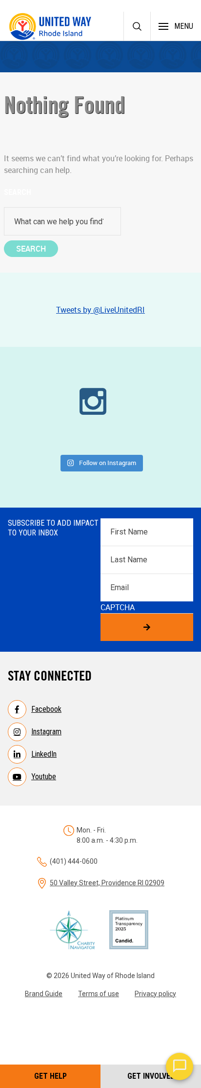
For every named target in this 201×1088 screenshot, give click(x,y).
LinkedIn (44, 754)
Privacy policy (155, 994)
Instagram (46, 731)
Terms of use (98, 994)
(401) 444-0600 (74, 861)
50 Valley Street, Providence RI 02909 (107, 883)
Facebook (46, 709)
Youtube (43, 776)
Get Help (50, 1076)
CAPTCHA (117, 607)
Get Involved (151, 1076)
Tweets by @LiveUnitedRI (100, 309)
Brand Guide (43, 994)
